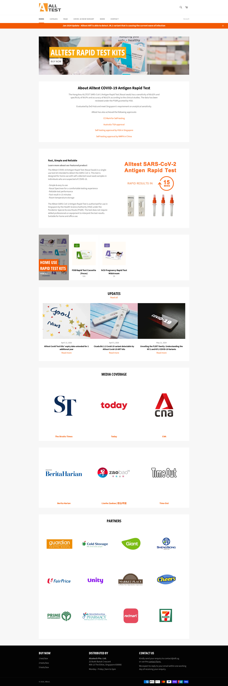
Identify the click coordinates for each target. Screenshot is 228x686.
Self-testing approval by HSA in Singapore (114, 130)
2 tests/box (44, 663)
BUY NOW (56, 61)
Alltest (47, 681)
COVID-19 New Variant (83, 19)
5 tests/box (44, 667)
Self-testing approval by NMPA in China (114, 136)
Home (41, 19)
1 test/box (43, 658)
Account (186, 19)
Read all (114, 297)
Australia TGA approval (114, 124)
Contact (115, 19)
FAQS (65, 19)
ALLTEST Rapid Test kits (88, 52)
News (102, 19)
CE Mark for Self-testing (114, 118)
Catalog (54, 19)
